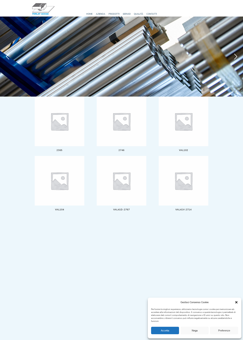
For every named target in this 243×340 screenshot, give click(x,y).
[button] (236, 302)
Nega (195, 330)
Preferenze (224, 330)
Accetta (165, 330)
